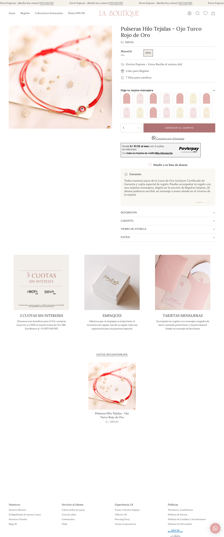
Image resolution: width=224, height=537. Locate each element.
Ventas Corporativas (125, 523)
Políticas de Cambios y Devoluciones (187, 519)
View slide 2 (208, 202)
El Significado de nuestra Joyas (25, 514)
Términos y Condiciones (180, 509)
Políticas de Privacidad (180, 523)
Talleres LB (121, 514)
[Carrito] (213, 13)
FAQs (64, 523)
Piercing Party (122, 519)
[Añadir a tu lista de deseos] (132, 366)
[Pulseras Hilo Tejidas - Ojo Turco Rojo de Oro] (112, 386)
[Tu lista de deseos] (205, 13)
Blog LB (13, 523)
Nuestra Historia (17, 509)
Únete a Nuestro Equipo (127, 509)
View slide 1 (199, 202)
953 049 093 (47, 3)
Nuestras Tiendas (18, 519)
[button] (12, 13)
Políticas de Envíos (177, 514)
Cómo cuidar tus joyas (73, 509)
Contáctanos (68, 519)
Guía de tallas (69, 514)
